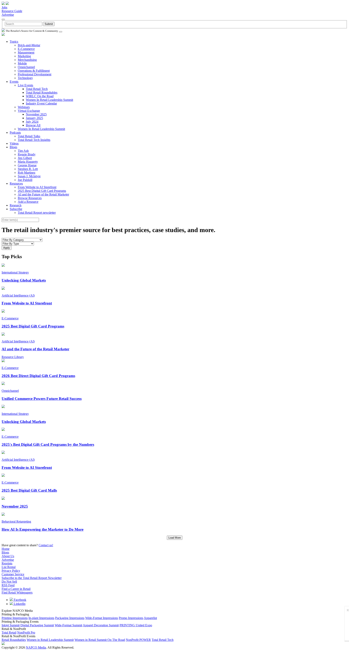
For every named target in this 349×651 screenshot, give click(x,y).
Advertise (8, 14)
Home (5, 549)
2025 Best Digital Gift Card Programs (42, 190)
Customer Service (13, 574)
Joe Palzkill (25, 180)
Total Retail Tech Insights (34, 140)
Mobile (22, 63)
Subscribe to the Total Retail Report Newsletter (32, 578)
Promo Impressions (131, 618)
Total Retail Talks (29, 136)
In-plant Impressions (41, 618)
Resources (16, 183)
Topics (14, 41)
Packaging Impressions (69, 618)
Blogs (13, 147)
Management (26, 52)
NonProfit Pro (26, 632)
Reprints (7, 563)
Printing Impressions (15, 618)
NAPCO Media (36, 647)
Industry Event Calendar (41, 103)
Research (15, 205)
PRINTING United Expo (136, 625)
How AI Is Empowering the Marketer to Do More (42, 529)
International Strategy (15, 272)
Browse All (33, 125)
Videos (14, 143)
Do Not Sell (9, 581)
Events (14, 81)
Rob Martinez (26, 172)
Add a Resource (28, 201)
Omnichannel (26, 67)
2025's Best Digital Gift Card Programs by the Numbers (48, 444)
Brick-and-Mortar (29, 45)
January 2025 (34, 118)
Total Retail (9, 632)
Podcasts (15, 132)
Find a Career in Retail (16, 589)
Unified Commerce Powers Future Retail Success (42, 398)
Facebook (19, 599)
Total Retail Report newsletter (37, 212)
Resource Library (13, 357)
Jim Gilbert (25, 158)
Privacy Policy (11, 570)
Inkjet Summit (11, 625)
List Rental (9, 567)
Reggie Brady (27, 154)
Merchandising (27, 59)
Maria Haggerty (28, 161)
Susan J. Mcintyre (29, 176)
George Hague (27, 165)
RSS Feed (8, 585)
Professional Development (34, 74)
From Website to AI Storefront (37, 187)
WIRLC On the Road (40, 96)
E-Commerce (26, 49)
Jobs (4, 7)
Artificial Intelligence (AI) (18, 295)
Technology (25, 78)
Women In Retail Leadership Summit (49, 99)
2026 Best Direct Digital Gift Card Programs (38, 376)
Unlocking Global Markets (24, 280)
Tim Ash (23, 150)
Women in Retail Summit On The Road (100, 639)
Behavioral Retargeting (16, 521)
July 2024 (32, 121)
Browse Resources (30, 198)
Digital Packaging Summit (37, 625)
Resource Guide (12, 11)
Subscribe (16, 209)
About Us (8, 556)
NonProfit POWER (138, 639)
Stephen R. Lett (28, 169)
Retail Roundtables (14, 639)
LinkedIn (19, 604)
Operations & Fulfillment (34, 70)
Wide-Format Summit (68, 625)
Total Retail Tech (37, 89)
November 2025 (36, 114)
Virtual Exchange (29, 110)
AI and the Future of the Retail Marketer (43, 194)
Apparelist (150, 618)
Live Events (25, 85)
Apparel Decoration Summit (101, 625)
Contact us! (46, 545)
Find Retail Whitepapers (17, 592)
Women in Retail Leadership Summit (50, 639)
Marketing (24, 56)
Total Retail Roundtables (41, 92)
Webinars (24, 107)
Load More (174, 537)
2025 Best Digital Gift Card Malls (29, 490)
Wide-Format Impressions (101, 618)
